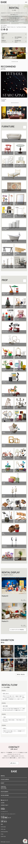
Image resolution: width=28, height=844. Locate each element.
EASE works (3, 829)
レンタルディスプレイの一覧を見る (17, 629)
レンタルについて (4, 811)
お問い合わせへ (13, 763)
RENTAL (5, 25)
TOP (2, 25)
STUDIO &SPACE (5, 779)
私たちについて (4, 800)
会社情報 (2, 802)
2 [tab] (11, 102)
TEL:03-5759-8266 (22, 27)
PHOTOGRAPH (4, 791)
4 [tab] (14, 61)
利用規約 (3, 809)
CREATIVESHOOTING (3, 787)
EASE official (3, 826)
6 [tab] (17, 61)
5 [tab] (15, 102)
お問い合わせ (4, 821)
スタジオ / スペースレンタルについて (8, 813)
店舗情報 (4, 27)
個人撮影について (4, 816)
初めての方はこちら (12, 27)
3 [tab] (13, 61)
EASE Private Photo (4, 831)
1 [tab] (10, 61)
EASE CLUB (3, 836)
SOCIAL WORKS (5, 795)
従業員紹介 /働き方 (4, 805)
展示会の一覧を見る (21, 674)
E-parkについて (4, 820)
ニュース (2, 807)
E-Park (2, 834)
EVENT (2, 783)
